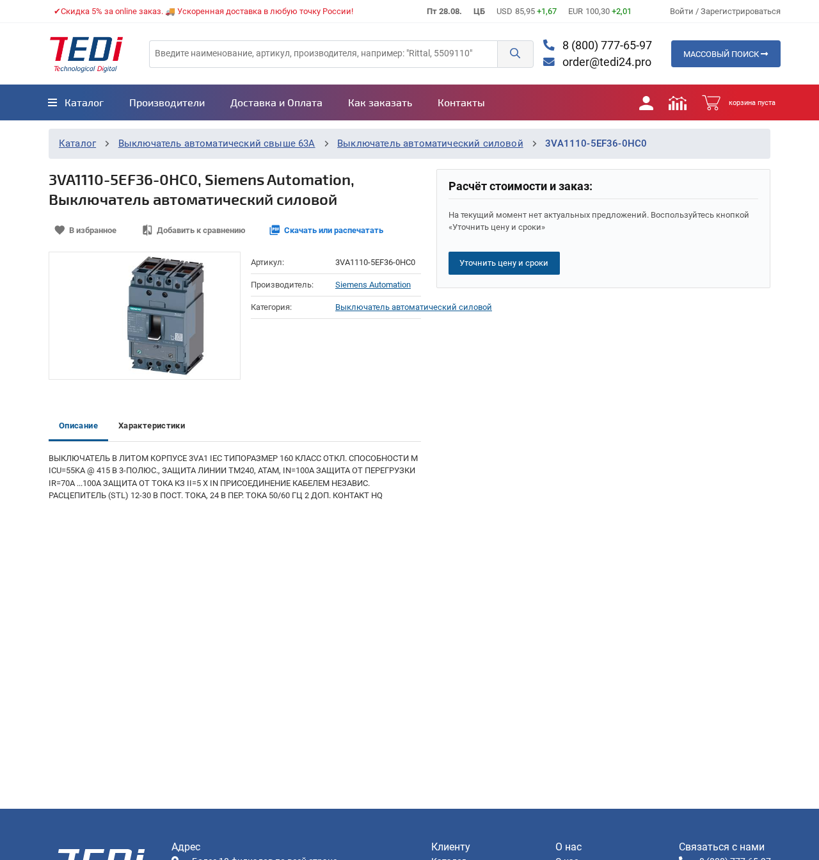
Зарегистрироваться (741, 11)
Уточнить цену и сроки (503, 263)
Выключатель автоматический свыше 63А (216, 143)
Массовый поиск (722, 54)
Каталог (77, 143)
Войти (683, 11)
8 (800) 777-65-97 (606, 45)
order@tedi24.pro (605, 62)
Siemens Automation (373, 284)
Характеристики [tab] (151, 425)
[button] (515, 54)
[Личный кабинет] (646, 102)
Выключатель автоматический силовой (430, 143)
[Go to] (86, 53)
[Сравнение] (678, 102)
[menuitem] (76, 102)
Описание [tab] (78, 425)
